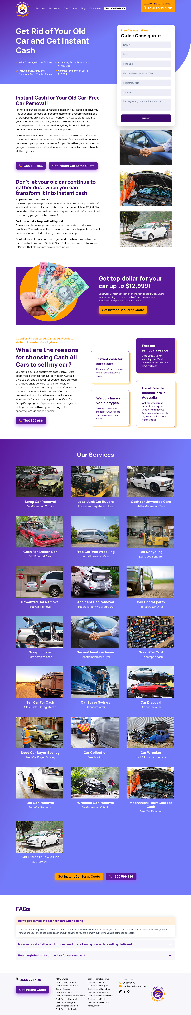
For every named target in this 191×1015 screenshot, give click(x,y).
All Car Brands (62, 979)
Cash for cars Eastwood (67, 1005)
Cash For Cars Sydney (66, 982)
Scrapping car (40, 652)
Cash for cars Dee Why (98, 1002)
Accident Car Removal (95, 602)
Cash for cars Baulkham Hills (100, 995)
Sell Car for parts (151, 602)
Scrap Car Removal (40, 501)
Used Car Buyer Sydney (40, 752)
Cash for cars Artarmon (98, 992)
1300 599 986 (33, 166)
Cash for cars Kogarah (66, 1002)
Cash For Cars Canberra (67, 985)
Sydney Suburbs (63, 989)
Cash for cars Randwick (66, 999)
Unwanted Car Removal (40, 602)
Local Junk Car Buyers (95, 501)
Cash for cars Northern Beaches (70, 995)
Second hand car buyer (96, 652)
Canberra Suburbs (64, 992)
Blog (83, 8)
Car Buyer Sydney (95, 702)
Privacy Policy (94, 1005)
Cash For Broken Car (40, 551)
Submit (146, 118)
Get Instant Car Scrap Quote (73, 166)
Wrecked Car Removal (95, 802)
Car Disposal (151, 702)
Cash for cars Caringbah (99, 989)
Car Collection (96, 752)
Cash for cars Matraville (66, 1009)
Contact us (95, 8)
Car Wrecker (151, 752)
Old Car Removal (40, 802)
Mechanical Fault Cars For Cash (151, 804)
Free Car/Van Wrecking (95, 551)
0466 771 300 (30, 980)
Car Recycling (150, 551)
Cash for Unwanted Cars (151, 501)
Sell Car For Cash (40, 702)
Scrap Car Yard (151, 652)
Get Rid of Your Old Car (40, 856)
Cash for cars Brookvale (98, 979)
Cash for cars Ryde (96, 982)
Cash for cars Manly (97, 999)
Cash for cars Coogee (98, 985)
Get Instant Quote (32, 990)
